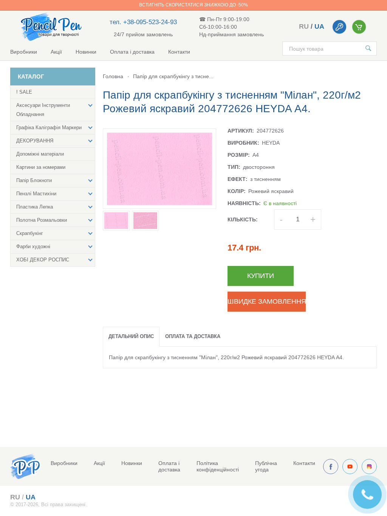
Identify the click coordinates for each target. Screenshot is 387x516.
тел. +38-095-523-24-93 (143, 22)
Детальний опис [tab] (131, 336)
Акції (56, 52)
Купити (260, 276)
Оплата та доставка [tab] (192, 336)
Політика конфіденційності (218, 466)
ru (304, 26)
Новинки (86, 52)
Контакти (179, 52)
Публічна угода (266, 466)
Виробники (23, 52)
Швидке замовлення (267, 301)
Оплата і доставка (132, 52)
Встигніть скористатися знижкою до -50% (193, 5)
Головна (113, 76)
